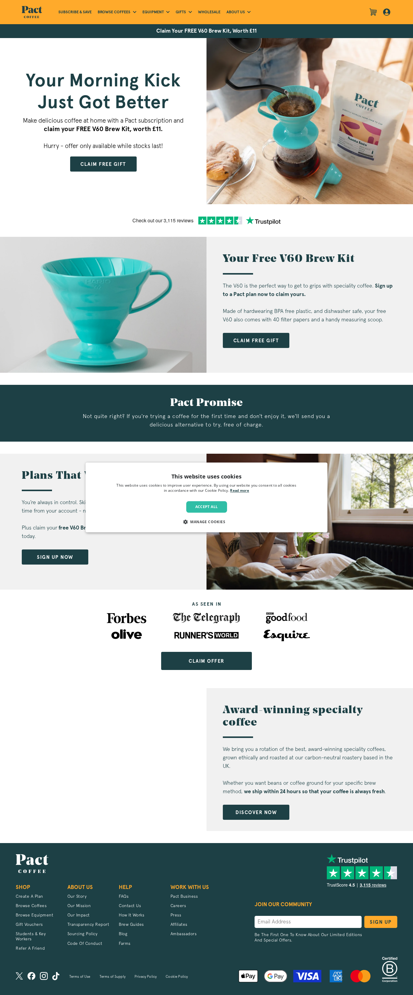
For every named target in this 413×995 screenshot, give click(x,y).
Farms (125, 944)
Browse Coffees (31, 906)
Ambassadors (184, 934)
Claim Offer (206, 661)
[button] (206, 522)
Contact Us (130, 906)
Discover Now (256, 812)
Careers (178, 906)
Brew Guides (131, 925)
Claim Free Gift (103, 164)
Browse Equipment (34, 915)
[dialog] (206, 497)
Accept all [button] (206, 506)
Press (176, 915)
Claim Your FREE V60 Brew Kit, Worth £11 (206, 31)
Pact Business (184, 896)
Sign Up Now (55, 557)
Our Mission (79, 906)
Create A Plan (29, 896)
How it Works (131, 915)
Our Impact (78, 915)
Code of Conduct (84, 944)
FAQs (123, 896)
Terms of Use (79, 977)
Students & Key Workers (31, 936)
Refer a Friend (30, 948)
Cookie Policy (177, 977)
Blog (123, 934)
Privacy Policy (146, 977)
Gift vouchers (29, 925)
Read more (239, 491)
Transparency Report (88, 925)
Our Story (77, 896)
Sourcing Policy (82, 934)
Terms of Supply (112, 977)
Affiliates (179, 925)
